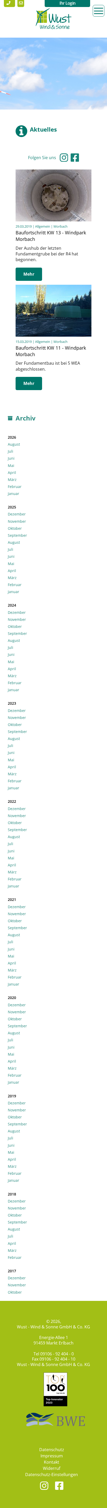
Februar (15, 486)
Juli (10, 451)
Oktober (15, 528)
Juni (11, 458)
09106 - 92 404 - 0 (57, 1354)
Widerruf (51, 1468)
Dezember (17, 514)
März (12, 479)
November (17, 521)
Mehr (28, 274)
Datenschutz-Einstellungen (51, 1474)
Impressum (52, 1456)
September (17, 535)
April (12, 472)
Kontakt (51, 1462)
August (14, 444)
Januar (13, 493)
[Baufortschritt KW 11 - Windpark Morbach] (53, 287)
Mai (11, 465)
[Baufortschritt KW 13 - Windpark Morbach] (53, 172)
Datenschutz (51, 1449)
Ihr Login (67, 3)
